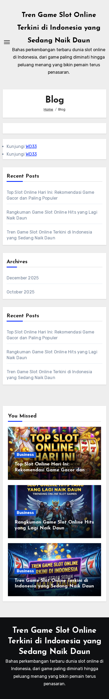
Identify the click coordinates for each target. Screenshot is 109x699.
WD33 (31, 146)
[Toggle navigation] (7, 42)
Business (25, 454)
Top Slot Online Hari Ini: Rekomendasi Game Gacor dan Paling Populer (50, 470)
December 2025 (23, 277)
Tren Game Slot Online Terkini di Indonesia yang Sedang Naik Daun (59, 28)
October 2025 (20, 291)
